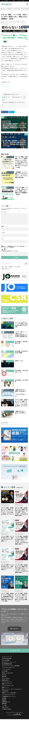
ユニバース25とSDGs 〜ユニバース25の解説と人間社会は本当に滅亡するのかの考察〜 (21, 324)
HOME (3, 8)
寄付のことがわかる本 (7, 673)
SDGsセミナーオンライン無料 (17, 22)
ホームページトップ (7, 656)
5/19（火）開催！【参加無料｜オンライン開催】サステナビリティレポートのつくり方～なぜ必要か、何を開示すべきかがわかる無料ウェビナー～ (21, 597)
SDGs (3, 22)
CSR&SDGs (11, 322)
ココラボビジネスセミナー (8, 667)
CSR (2, 266)
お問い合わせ (5, 707)
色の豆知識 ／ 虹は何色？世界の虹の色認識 (21, 352)
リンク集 (4, 705)
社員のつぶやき (10, 341)
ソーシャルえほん (17, 266)
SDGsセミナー (8, 22)
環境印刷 (10, 266)
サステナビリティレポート (8, 694)
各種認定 (4, 700)
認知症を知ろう (6, 680)
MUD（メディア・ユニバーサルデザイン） (12, 689)
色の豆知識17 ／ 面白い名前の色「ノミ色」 (21, 371)
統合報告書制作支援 (7, 664)
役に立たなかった (17, 97)
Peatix (2, 84)
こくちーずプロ (5, 86)
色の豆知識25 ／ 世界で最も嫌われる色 (21, 342)
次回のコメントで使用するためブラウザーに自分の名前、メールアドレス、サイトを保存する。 (14, 247)
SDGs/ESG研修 (5, 660)
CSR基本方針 (5, 691)
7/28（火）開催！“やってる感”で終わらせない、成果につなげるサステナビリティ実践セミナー (7, 539)
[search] (26, 263)
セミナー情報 (16, 8)
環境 (7, 24)
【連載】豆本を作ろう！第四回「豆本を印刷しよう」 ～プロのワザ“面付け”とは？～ (20, 392)
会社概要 (4, 698)
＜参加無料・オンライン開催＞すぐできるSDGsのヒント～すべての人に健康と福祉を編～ (21, 174)
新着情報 (9, 8)
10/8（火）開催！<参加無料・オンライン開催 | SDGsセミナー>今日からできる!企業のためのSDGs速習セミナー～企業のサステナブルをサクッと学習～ (21, 162)
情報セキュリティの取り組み (9, 692)
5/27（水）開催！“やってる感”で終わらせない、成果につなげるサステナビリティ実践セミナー (7, 567)
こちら (19, 0)
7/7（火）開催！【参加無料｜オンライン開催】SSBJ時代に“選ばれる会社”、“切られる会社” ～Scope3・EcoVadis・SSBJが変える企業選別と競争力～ (21, 540)
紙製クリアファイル (5, 268)
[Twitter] (12, 112)
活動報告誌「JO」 (6, 701)
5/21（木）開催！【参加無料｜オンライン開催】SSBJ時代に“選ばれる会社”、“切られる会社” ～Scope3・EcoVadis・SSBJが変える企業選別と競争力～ (21, 568)
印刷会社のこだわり (9, 332)
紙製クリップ (5, 687)
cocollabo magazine (6, 709)
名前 (2, 226)
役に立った (7, 97)
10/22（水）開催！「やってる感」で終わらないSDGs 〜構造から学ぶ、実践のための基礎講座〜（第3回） (21, 191)
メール (3, 232)
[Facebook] (4, 112)
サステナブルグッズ (7, 682)
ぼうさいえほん (6, 678)
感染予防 (4, 676)
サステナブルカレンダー (8, 685)
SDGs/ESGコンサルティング (9, 662)
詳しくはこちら (14, 628)
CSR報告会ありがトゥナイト (9, 696)
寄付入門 (4, 674)
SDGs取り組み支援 (6, 658)
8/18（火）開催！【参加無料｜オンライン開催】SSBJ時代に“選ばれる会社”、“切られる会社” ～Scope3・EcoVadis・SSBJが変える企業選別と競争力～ (21, 511)
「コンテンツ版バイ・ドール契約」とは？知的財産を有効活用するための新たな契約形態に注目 (21, 334)
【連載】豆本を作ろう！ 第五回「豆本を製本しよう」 (21, 413)
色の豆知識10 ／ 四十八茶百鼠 (21, 380)
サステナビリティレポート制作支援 (10, 665)
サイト (2, 238)
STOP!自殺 (4, 671)
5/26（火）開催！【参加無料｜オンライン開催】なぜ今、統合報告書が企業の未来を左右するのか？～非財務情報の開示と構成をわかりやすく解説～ (7, 597)
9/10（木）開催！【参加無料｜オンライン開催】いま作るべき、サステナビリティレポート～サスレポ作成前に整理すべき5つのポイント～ (21, 403)
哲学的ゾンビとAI (19, 360)
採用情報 (4, 703)
